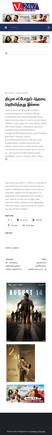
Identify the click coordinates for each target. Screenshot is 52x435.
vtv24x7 (11, 93)
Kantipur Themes (37, 431)
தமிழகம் (16, 248)
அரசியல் (8, 248)
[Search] (48, 27)
